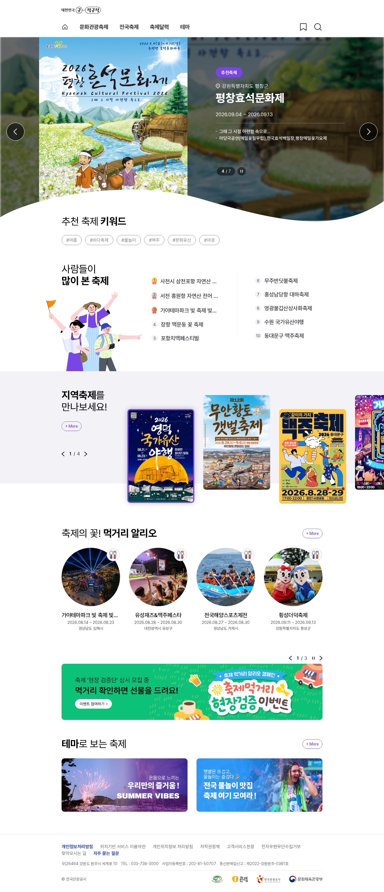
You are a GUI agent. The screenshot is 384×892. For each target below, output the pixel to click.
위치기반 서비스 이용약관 (123, 846)
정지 (242, 171)
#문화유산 (182, 240)
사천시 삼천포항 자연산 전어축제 (189, 281)
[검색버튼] (317, 26)
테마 (185, 27)
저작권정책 (210, 846)
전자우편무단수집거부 (281, 846)
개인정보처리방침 (77, 846)
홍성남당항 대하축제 (286, 294)
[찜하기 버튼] (303, 26)
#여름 (71, 240)
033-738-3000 (145, 863)
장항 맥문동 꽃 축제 (182, 324)
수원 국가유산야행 (284, 322)
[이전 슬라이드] (15, 132)
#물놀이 (128, 240)
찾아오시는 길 (74, 853)
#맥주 (154, 240)
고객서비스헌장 (240, 846)
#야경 (209, 240)
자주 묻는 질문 (106, 853)
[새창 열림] (217, 879)
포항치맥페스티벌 (180, 338)
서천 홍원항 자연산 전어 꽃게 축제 (189, 296)
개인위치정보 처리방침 (173, 846)
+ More (71, 426)
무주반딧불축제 (281, 280)
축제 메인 (65, 27)
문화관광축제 (94, 27)
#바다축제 (99, 240)
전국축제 (129, 27)
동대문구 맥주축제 (284, 335)
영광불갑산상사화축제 (288, 308)
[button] (63, 454)
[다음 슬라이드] (369, 132)
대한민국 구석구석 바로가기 (81, 10)
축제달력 (159, 27)
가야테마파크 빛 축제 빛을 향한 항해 (189, 310)
